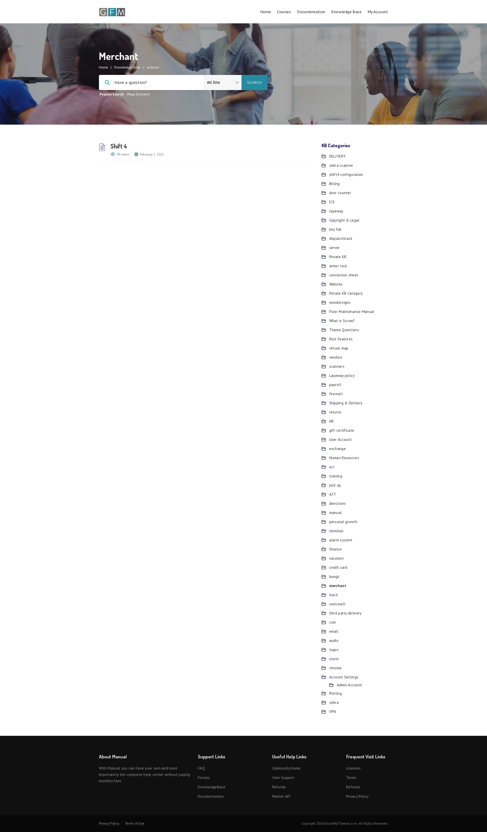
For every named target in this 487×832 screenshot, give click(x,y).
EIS (332, 201)
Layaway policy (342, 375)
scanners (336, 366)
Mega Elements (138, 94)
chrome (335, 667)
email (334, 631)
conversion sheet (343, 275)
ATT (333, 494)
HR (331, 421)
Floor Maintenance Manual (352, 311)
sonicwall (337, 604)
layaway (336, 211)
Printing (335, 693)
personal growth (343, 521)
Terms (351, 777)
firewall (336, 393)
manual (335, 512)
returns (335, 412)
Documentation (311, 11)
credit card (338, 567)
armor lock (338, 265)
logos (334, 649)
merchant (337, 585)
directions (337, 503)
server (334, 247)
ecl (332, 466)
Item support (283, 777)
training (335, 476)
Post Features (341, 339)
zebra (334, 702)
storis (334, 658)
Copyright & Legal (344, 220)
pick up (335, 485)
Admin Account (349, 685)
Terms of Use (135, 823)
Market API (281, 796)
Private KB (337, 256)
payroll (335, 384)
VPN (332, 711)
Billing (334, 183)
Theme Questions (344, 329)
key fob (335, 229)
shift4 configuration (346, 174)
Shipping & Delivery (346, 403)
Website (336, 284)
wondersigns (340, 302)
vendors (336, 357)
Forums (204, 777)
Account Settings (344, 677)
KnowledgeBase (211, 787)
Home (265, 11)
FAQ (201, 768)
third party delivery (345, 613)
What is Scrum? (342, 320)
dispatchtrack (341, 238)
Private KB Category (346, 293)
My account (378, 11)
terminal (336, 530)
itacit (333, 594)
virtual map (339, 348)
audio (334, 640)
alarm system (340, 540)
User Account (340, 439)
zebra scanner (341, 165)
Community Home (286, 768)
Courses (284, 11)
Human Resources (344, 457)
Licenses (353, 768)
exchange (337, 448)
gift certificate (341, 430)
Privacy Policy (357, 796)
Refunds (279, 787)
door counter (340, 192)
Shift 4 (119, 146)
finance (335, 549)
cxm (332, 622)
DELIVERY (337, 156)
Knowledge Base (346, 11)
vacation (336, 558)
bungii (334, 576)
